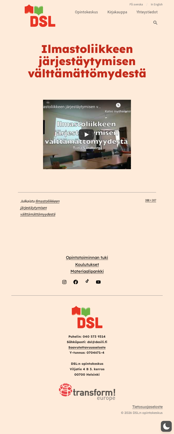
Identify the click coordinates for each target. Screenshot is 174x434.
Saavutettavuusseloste (87, 347)
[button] (155, 22)
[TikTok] (87, 292)
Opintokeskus (86, 11)
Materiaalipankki (87, 271)
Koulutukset (87, 264)
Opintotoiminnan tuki (87, 257)
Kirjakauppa (117, 11)
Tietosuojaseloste (147, 406)
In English (157, 4)
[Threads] (109, 292)
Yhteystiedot (147, 11)
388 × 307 (150, 200)
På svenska (136, 4)
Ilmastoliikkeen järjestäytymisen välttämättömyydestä (39, 208)
